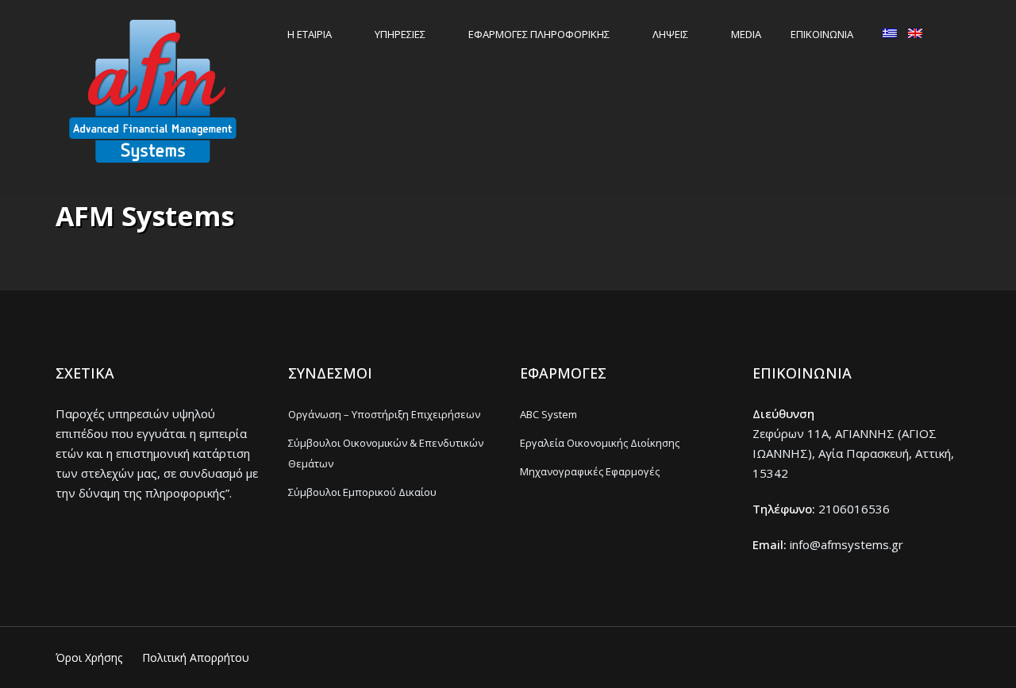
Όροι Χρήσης (89, 657)
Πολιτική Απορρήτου (195, 657)
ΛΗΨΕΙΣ (670, 34)
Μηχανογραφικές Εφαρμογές (590, 471)
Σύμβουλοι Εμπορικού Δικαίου (362, 492)
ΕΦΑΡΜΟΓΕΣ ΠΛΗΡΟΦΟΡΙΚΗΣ (539, 34)
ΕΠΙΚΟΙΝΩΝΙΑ (822, 34)
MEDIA (746, 34)
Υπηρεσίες (400, 34)
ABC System (548, 414)
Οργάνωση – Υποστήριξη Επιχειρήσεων (384, 414)
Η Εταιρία (309, 34)
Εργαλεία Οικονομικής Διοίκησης (599, 443)
